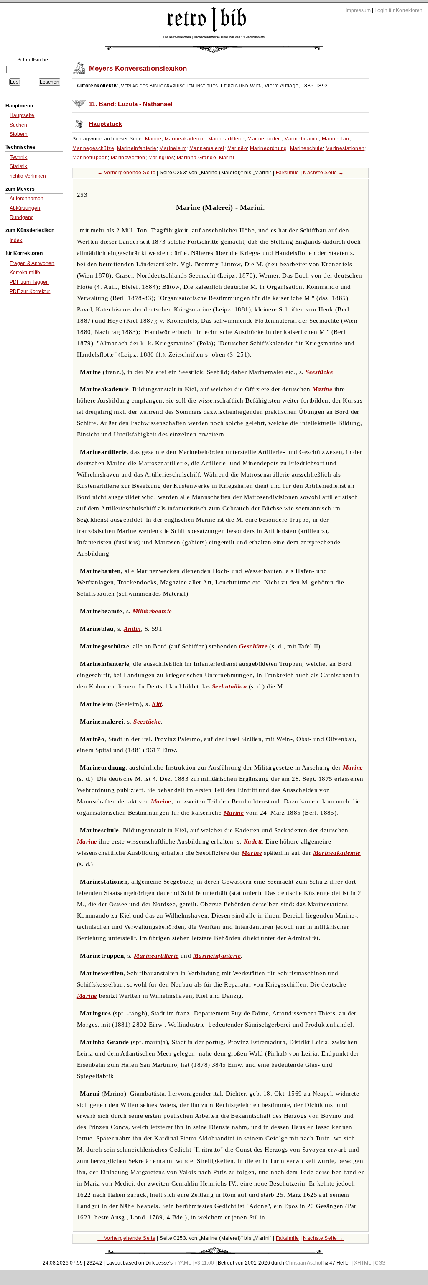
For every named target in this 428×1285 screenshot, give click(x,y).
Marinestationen (345, 148)
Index (16, 240)
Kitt (157, 704)
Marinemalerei (206, 148)
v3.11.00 (204, 1263)
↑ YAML (182, 1263)
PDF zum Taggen (29, 282)
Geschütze (253, 646)
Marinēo (237, 148)
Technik (18, 157)
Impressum (358, 10)
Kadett (253, 841)
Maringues (161, 158)
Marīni (226, 158)
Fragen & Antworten (32, 263)
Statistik (18, 166)
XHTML (362, 1263)
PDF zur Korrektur (30, 291)
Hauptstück (105, 124)
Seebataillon (229, 686)
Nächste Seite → (323, 173)
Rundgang (22, 217)
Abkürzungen (25, 208)
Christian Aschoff (304, 1263)
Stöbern (19, 134)
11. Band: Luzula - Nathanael (130, 104)
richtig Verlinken (28, 176)
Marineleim (172, 148)
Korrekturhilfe (25, 272)
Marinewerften (128, 158)
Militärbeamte (152, 611)
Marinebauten (264, 139)
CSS (380, 1263)
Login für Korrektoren (398, 10)
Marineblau (335, 139)
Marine (153, 139)
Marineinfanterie (137, 148)
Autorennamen (26, 198)
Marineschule (306, 148)
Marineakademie (185, 139)
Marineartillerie (226, 139)
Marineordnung (268, 148)
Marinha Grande (196, 158)
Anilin (132, 628)
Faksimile (287, 173)
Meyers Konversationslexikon (138, 68)
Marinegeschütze (93, 148)
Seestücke (319, 372)
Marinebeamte (301, 139)
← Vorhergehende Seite (126, 173)
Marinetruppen (90, 158)
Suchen (18, 125)
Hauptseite (22, 115)
